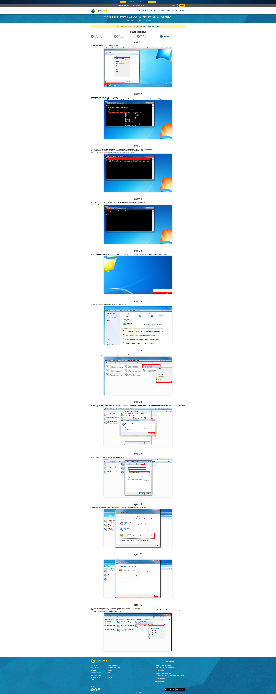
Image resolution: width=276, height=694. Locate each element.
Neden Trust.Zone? (143, 10)
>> (140, 5)
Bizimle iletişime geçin (114, 667)
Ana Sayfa (94, 665)
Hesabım (182, 5)
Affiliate (93, 680)
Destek (182, 10)
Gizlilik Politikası (96, 675)
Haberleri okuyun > (160, 681)
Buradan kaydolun (154, 26)
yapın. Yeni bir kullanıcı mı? (140, 26)
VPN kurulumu (161, 10)
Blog (108, 672)
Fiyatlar (152, 10)
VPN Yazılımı (94, 667)
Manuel (109, 677)
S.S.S (108, 675)
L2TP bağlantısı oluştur (112, 45)
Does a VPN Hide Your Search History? (166, 667)
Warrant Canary (95, 677)
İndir (168, 10)
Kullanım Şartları (96, 672)
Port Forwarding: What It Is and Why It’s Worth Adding (170, 675)
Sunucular (175, 10)
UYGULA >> (152, 2)
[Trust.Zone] (99, 10)
